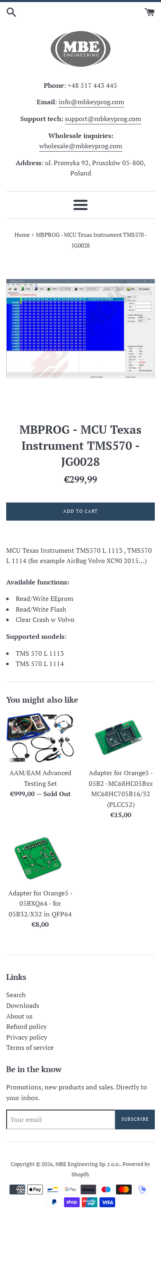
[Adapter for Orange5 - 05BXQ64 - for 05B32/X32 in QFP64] (40, 858)
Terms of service (30, 1047)
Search (16, 994)
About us (19, 1016)
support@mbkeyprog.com (103, 118)
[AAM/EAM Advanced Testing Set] (40, 738)
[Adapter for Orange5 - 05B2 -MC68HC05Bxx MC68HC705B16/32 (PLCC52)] (121, 738)
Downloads (22, 1005)
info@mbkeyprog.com (91, 101)
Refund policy (26, 1026)
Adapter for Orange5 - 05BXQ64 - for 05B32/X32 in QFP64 (40, 903)
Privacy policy (26, 1037)
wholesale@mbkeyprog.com (80, 145)
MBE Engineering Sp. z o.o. (87, 1164)
